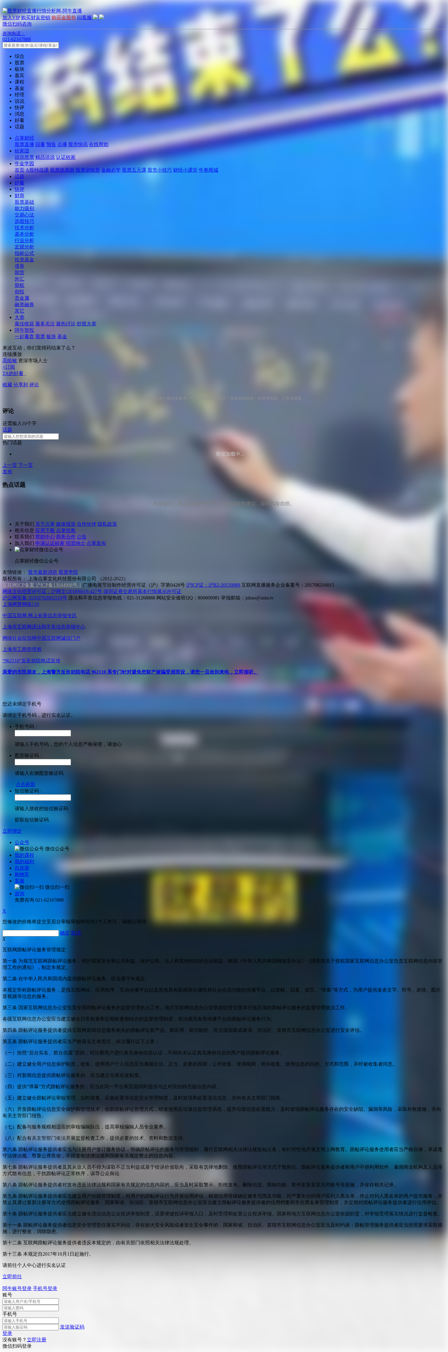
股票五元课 (134, 170)
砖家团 (22, 150)
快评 (19, 189)
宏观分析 (24, 246)
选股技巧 (24, 221)
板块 (51, 336)
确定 (65, 932)
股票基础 (24, 202)
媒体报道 (66, 524)
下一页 (25, 465)
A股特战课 (37, 170)
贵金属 (22, 298)
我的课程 (24, 855)
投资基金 (24, 259)
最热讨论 (66, 323)
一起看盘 (24, 336)
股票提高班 (62, 170)
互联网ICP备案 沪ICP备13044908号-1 (41, 585)
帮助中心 (45, 536)
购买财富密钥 (35, 17)
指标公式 (24, 253)
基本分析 (24, 234)
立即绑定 (12, 831)
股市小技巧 (160, 170)
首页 (19, 170)
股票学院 (68, 572)
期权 (19, 285)
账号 (7, 1294)
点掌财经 (24, 138)
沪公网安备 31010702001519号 (34, 597)
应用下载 (45, 530)
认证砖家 (66, 157)
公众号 (22, 842)
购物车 (22, 874)
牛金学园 (24, 163)
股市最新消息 (42, 572)
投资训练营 (88, 170)
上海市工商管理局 (21, 649)
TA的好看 (12, 373)
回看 (40, 144)
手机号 (9, 1314)
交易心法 (24, 214)
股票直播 (24, 144)
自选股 (22, 868)
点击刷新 (25, 784)
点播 (62, 144)
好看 (19, 182)
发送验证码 (72, 1326)
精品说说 (45, 157)
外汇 (19, 278)
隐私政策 (107, 524)
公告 (82, 536)
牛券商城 (208, 170)
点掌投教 (66, 530)
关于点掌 (45, 524)
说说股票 (24, 157)
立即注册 (36, 1339)
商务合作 (66, 536)
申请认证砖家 (50, 543)
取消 (76, 932)
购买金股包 (64, 17)
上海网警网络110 (20, 604)
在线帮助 (98, 144)
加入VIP (11, 17)
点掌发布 (96, 543)
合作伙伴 (86, 524)
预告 (51, 144)
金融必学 (111, 170)
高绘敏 (9, 360)
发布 (7, 471)
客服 (19, 880)
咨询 (19, 893)
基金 (62, 336)
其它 (19, 310)
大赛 (19, 317)
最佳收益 (24, 323)
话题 (19, 176)
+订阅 (8, 367)
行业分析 (24, 240)
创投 (19, 291)
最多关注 (45, 323)
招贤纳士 (75, 543)
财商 (19, 195)
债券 (19, 266)
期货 (19, 272)
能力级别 (24, 208)
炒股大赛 (86, 323)
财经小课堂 (185, 170)
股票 (40, 336)
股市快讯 (78, 144)
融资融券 (24, 304)
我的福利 (24, 861)
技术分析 (24, 227)
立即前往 (12, 1276)
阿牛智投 (24, 330)
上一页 (9, 465)
